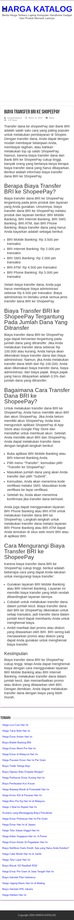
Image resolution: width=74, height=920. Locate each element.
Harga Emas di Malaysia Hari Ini (20, 754)
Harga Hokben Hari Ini (14, 895)
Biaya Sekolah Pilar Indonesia (18, 877)
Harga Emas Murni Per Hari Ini (19, 748)
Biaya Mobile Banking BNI (16, 742)
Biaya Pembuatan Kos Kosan (18, 783)
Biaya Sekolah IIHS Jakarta (17, 889)
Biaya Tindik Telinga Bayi (16, 766)
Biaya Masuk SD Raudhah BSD (19, 865)
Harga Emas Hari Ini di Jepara (18, 824)
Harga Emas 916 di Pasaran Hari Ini (22, 795)
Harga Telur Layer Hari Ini (16, 859)
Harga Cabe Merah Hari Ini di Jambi (21, 853)
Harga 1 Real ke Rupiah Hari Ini (19, 807)
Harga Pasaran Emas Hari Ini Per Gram (24, 760)
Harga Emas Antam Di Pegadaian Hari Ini (25, 842)
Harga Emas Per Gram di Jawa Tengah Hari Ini (28, 871)
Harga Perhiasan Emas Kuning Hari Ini (23, 777)
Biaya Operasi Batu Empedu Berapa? (22, 771)
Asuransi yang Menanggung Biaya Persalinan (27, 812)
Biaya (51, 118)
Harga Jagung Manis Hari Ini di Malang (23, 883)
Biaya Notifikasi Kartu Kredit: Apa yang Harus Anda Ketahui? (35, 848)
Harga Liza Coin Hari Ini (15, 725)
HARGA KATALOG (37, 8)
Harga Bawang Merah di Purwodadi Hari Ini (25, 789)
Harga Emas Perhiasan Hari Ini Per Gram (25, 818)
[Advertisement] (37, 58)
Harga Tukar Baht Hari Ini (16, 730)
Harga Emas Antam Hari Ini (17, 736)
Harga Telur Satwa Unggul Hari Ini (20, 830)
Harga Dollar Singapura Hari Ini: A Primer (24, 836)
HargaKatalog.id (14, 118)
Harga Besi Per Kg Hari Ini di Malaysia (23, 801)
